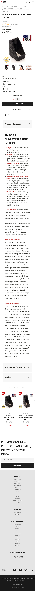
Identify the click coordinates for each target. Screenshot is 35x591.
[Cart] (30, 2)
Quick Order (17, 512)
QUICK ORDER (17, 479)
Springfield (17, 528)
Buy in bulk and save (8, 91)
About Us (17, 487)
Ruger (17, 541)
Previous (2, 400)
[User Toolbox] (27, 2)
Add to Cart (9, 425)
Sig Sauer (17, 526)
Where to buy (17, 481)
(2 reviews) (14, 24)
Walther (17, 543)
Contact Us (18, 489)
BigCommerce (20, 584)
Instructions (17, 483)
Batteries (17, 498)
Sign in (14, 500)
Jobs (17, 496)
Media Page (17, 494)
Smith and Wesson (17, 533)
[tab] (17, 124)
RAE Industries (17, 524)
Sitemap (18, 502)
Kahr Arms (17, 539)
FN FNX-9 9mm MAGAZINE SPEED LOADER (9, 417)
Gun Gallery (17, 485)
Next (33, 400)
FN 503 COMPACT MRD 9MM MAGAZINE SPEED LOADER (26, 417)
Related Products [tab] (16, 388)
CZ (17, 537)
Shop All (17, 514)
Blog (17, 492)
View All (17, 545)
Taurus (17, 531)
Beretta (17, 535)
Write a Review (6, 26)
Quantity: (17, 95)
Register (20, 500)
